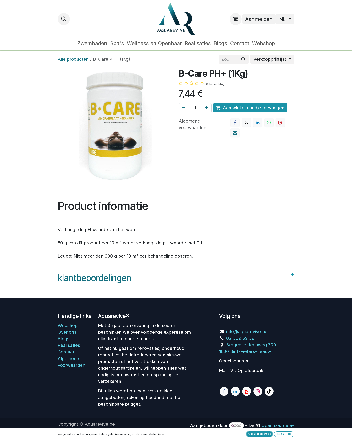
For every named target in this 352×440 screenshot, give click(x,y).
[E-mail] (235, 132)
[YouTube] (246, 391)
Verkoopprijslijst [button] (270, 59)
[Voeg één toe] (207, 107)
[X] (246, 122)
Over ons (67, 332)
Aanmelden (259, 19)
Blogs (63, 338)
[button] (64, 19)
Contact (66, 352)
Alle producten (73, 59)
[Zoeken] (243, 59)
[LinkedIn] (257, 122)
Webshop (68, 325)
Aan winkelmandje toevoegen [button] (253, 107)
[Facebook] (235, 122)
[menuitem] (92, 43)
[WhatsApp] (269, 122)
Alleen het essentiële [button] (259, 433)
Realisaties (69, 345)
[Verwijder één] (183, 107)
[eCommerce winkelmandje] (236, 19)
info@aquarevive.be (246, 331)
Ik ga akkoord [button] (284, 433)
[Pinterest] (280, 122)
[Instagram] (257, 391)
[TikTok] (269, 391)
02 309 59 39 (240, 338)
